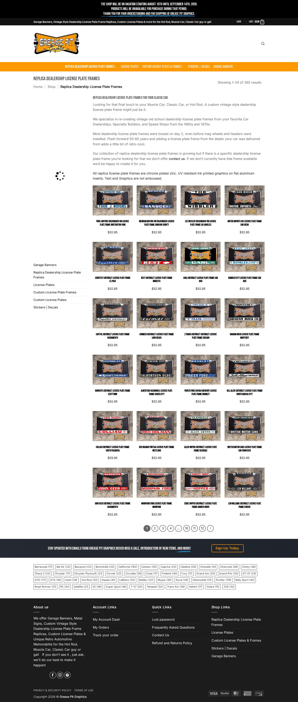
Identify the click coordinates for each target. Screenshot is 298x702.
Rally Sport (245, 579)
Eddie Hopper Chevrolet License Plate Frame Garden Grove (200, 505)
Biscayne (83, 566)
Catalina (188, 566)
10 (186, 528)
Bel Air (64, 566)
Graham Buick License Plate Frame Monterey (244, 336)
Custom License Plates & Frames (162, 67)
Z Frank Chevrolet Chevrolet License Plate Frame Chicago (200, 336)
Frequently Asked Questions (173, 627)
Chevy (249, 566)
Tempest (155, 586)
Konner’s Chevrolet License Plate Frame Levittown (112, 392)
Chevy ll (42, 573)
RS (65, 586)
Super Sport (116, 586)
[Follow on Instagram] (60, 675)
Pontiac (223, 579)
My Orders (101, 627)
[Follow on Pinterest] (67, 675)
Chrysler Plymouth (88, 573)
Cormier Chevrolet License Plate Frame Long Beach (156, 336)
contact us (177, 159)
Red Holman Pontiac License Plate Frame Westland (156, 449)
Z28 (229, 586)
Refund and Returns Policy (172, 643)
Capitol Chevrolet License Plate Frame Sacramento (113, 336)
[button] (239, 21)
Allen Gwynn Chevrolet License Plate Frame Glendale (200, 449)
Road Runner (45, 586)
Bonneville (105, 566)
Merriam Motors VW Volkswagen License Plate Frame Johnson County (156, 223)
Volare (213, 586)
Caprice (168, 566)
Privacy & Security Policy (52, 690)
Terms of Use (83, 690)
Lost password (163, 619)
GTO (40, 579)
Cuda (152, 573)
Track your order (106, 635)
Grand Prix (228, 573)
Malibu (146, 579)
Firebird (169, 573)
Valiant (195, 586)
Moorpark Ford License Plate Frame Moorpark (156, 505)
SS (97, 586)
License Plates (130, 67)
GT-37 (249, 573)
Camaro (149, 566)
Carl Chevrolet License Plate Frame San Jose (200, 279)
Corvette (133, 573)
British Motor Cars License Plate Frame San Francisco (244, 449)
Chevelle (208, 566)
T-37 (137, 586)
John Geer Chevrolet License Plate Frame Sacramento (112, 505)
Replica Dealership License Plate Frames (90, 67)
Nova (182, 579)
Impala (108, 579)
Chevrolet (229, 566)
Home (38, 87)
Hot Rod (89, 579)
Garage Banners (223, 67)
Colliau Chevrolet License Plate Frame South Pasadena (112, 449)
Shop (52, 87)
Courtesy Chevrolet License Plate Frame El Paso (112, 279)
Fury (186, 573)
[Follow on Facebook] (52, 675)
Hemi (71, 579)
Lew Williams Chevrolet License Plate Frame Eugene (244, 505)
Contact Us (160, 635)
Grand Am (205, 573)
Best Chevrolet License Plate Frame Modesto (156, 279)
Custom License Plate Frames (54, 292)
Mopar (165, 579)
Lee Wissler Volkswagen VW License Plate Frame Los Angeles (200, 223)
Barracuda (44, 566)
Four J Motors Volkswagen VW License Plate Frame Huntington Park (112, 223)
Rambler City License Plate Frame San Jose (244, 279)
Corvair (113, 573)
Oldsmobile (202, 579)
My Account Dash (106, 619)
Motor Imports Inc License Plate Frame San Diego (245, 223)
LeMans (127, 579)
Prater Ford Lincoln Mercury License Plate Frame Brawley (200, 392)
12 (202, 528)
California (127, 566)
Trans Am (176, 586)
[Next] (210, 528)
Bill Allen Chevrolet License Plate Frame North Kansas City (245, 392)
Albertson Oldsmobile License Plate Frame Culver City (156, 392)
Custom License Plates (49, 300)
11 (194, 528)
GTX (55, 579)
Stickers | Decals (199, 67)
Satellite (81, 586)
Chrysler (62, 573)
